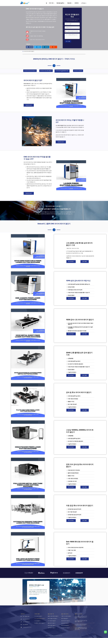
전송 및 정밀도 (71, 295)
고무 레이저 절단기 (51, 627)
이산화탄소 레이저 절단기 (39, 623)
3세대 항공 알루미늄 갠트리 (74, 361)
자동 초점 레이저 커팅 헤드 (74, 470)
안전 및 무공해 (71, 287)
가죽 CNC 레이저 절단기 (66, 616)
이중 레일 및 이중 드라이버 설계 (75, 289)
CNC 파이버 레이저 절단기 (39, 618)
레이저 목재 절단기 (65, 625)
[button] (54, 3)
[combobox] (66, 31)
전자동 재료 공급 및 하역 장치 (74, 509)
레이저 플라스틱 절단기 (52, 618)
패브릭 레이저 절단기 (65, 620)
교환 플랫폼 (70, 358)
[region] (54, 592)
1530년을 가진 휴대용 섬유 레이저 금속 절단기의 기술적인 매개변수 (80, 327)
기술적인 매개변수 (72, 372)
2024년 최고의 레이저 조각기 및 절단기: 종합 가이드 (81, 621)
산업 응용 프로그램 (72, 481)
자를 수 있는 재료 (72, 550)
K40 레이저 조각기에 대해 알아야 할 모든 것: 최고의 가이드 (81, 624)
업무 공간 (70, 553)
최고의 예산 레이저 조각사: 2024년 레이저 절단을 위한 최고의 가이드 (81, 617)
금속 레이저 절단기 (65, 623)
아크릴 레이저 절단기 (65, 627)
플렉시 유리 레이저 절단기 (53, 616)
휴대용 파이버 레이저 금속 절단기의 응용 (77, 330)
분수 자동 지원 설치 (72, 404)
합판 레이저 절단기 (51, 623)
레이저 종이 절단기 (51, 625)
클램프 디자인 (71, 401)
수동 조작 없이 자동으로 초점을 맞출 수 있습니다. (79, 292)
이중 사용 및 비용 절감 (73, 398)
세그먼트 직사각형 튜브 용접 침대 (75, 364)
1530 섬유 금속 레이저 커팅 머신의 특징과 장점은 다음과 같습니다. (80, 324)
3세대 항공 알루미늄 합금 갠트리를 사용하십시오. (79, 284)
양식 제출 (68, 41)
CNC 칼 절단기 (37, 620)
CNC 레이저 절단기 (38, 616)
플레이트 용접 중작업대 (73, 473)
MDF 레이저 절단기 (52, 620)
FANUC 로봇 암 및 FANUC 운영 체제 (75, 547)
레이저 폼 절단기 (64, 618)
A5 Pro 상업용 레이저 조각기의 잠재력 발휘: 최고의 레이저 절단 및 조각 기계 (81, 628)
